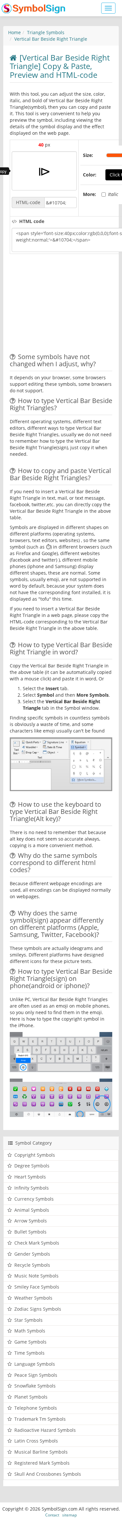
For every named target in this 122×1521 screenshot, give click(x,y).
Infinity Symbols (31, 1188)
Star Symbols (28, 1320)
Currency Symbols (34, 1199)
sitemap (69, 1514)
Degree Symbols (31, 1166)
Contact (52, 1514)
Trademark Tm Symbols (40, 1419)
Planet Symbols (30, 1397)
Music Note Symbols (36, 1276)
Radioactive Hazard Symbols (45, 1430)
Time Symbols (29, 1353)
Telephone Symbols (35, 1408)
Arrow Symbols (30, 1221)
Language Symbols (34, 1364)
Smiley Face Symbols (36, 1287)
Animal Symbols (31, 1210)
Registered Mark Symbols (42, 1463)
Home (14, 32)
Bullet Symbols (30, 1232)
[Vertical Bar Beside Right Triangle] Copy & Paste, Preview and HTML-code (60, 66)
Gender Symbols (32, 1254)
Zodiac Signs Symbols (37, 1309)
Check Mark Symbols (36, 1243)
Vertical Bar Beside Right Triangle (50, 39)
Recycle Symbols (32, 1265)
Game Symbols (30, 1342)
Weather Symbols (33, 1298)
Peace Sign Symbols (35, 1375)
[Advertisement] (64, 304)
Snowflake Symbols (35, 1386)
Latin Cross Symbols (36, 1441)
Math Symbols (29, 1331)
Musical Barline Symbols (41, 1452)
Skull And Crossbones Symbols (47, 1474)
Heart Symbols (30, 1177)
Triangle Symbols (45, 32)
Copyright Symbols (34, 1155)
